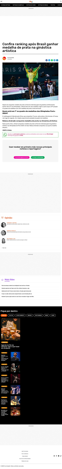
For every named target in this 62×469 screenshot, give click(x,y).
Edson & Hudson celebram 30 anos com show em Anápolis (5, 391)
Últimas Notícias (5, 5)
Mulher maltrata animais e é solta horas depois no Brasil (17, 239)
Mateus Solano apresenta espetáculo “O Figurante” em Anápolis (4, 380)
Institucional (25, 451)
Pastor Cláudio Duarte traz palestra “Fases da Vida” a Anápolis (5, 369)
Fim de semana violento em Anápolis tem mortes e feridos (16, 285)
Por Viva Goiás (11, 57)
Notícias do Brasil (43, 5)
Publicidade (25, 456)
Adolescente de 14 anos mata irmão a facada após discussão (16, 291)
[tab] (4, 315)
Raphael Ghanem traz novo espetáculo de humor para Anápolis (4, 358)
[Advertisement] (31, 25)
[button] (47, 60)
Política (53, 5)
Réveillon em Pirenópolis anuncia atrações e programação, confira (4, 413)
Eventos (4, 342)
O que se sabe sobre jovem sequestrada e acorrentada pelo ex (17, 293)
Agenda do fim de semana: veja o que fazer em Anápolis (10, 346)
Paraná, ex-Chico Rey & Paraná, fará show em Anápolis (4, 402)
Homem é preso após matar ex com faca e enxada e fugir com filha (18, 296)
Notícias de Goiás (31, 5)
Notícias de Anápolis (18, 5)
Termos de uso (24, 461)
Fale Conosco (25, 453)
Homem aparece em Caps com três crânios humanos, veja (15, 288)
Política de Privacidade (24, 458)
